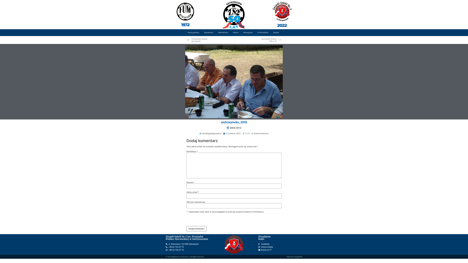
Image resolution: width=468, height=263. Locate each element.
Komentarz (192, 151)
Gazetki (276, 33)
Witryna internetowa (195, 202)
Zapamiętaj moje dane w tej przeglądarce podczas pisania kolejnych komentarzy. (226, 212)
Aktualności (208, 33)
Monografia (248, 33)
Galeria (235, 33)
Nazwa (190, 182)
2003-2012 (235, 127)
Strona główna (193, 33)
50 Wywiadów (262, 33)
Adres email (192, 192)
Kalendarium (223, 33)
